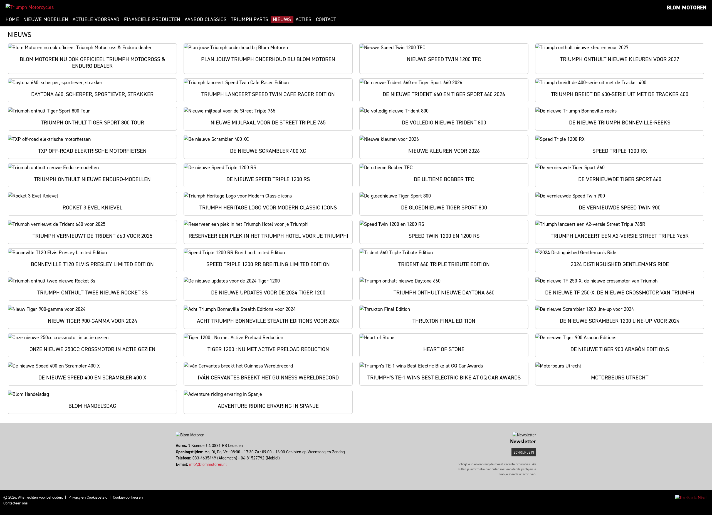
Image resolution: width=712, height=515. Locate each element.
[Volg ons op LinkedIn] (181, 470)
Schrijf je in (524, 452)
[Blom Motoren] (30, 7)
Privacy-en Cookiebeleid (87, 497)
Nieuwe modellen (45, 19)
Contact (326, 19)
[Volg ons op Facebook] (176, 470)
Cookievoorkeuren (128, 497)
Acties (304, 19)
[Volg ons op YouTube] (184, 470)
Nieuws (282, 19)
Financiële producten (152, 19)
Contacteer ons (15, 503)
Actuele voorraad (96, 19)
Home (12, 19)
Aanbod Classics (206, 19)
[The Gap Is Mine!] (690, 497)
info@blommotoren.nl (208, 464)
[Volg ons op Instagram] (179, 470)
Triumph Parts (249, 19)
